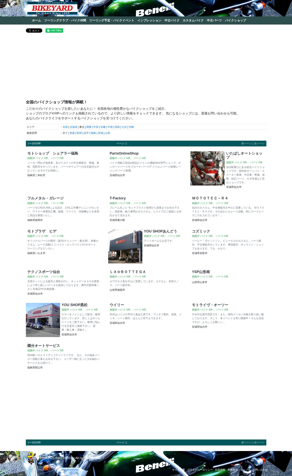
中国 (110, 127)
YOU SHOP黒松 (75, 305)
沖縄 (131, 127)
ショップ (245, 469)
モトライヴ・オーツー (210, 305)
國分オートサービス (43, 346)
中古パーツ (214, 20)
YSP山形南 (201, 272)
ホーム (36, 20)
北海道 (73, 127)
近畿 (103, 127)
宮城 (100, 132)
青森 (72, 132)
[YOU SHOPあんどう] (125, 246)
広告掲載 (220, 469)
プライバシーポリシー (200, 469)
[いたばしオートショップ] (207, 170)
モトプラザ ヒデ (41, 231)
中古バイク (172, 20)
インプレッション (149, 20)
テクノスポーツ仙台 (43, 272)
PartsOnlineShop (124, 153)
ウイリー (117, 305)
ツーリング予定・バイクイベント (111, 20)
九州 (124, 127)
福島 (93, 132)
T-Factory (118, 198)
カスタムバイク (193, 20)
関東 (88, 127)
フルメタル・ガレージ (45, 198)
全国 (65, 127)
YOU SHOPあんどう (160, 231)
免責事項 (232, 469)
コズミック (201, 231)
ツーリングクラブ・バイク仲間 (65, 20)
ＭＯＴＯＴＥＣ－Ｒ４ (210, 198)
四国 (117, 127)
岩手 (86, 132)
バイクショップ (235, 20)
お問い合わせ (260, 469)
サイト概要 (178, 469)
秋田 (79, 132)
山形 (107, 132)
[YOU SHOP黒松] (43, 320)
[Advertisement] (146, 68)
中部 (96, 127)
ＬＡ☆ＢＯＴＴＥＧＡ (128, 272)
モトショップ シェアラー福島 (52, 153)
